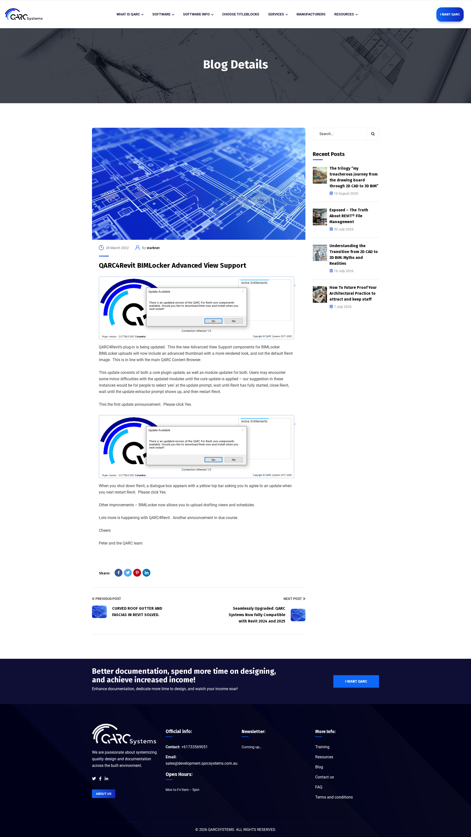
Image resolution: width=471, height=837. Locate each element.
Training (322, 747)
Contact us (324, 777)
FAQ (318, 787)
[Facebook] (118, 573)
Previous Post (108, 599)
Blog (319, 767)
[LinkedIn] (146, 573)
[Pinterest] (137, 573)
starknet (153, 248)
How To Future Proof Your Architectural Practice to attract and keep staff (353, 293)
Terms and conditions (334, 797)
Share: (104, 573)
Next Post (293, 599)
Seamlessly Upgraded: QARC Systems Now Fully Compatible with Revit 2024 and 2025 (257, 614)
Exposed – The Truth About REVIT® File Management (348, 216)
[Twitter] (128, 573)
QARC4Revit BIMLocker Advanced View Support (172, 265)
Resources (324, 757)
